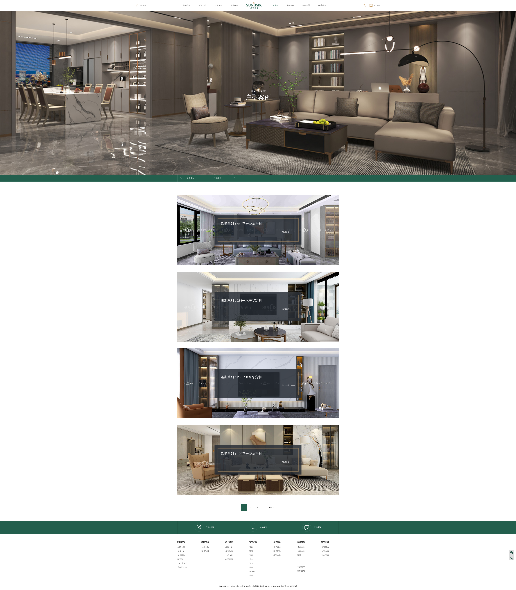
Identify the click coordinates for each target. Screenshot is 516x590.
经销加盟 (306, 5)
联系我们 (322, 5)
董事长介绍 (182, 567)
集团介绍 (186, 5)
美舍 (251, 567)
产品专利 (229, 555)
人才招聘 (181, 555)
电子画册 (229, 559)
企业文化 (181, 551)
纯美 (251, 575)
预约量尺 (301, 571)
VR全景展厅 (182, 563)
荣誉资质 (229, 551)
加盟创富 (325, 551)
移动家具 (234, 5)
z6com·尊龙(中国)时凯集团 (305, 561)
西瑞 (251, 551)
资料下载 (263, 527)
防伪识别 (210, 527)
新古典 (252, 571)
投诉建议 (317, 527)
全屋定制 (274, 5)
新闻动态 (202, 5)
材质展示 (301, 567)
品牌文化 (218, 5)
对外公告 (205, 547)
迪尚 (251, 547)
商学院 (180, 559)
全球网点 (142, 5)
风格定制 (301, 547)
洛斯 (251, 555)
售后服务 (277, 547)
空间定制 (301, 551)
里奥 (251, 559)
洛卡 (251, 563)
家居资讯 (205, 551)
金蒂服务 (290, 5)
